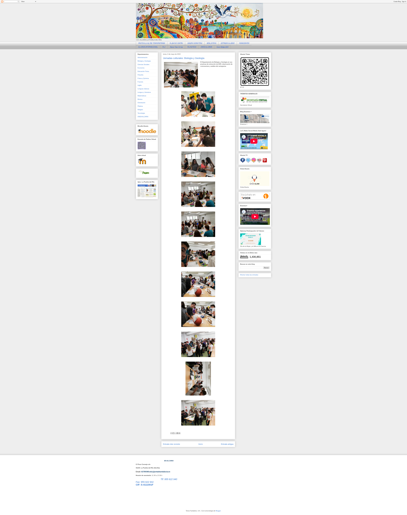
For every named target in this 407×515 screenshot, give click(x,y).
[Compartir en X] (175, 433)
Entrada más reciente (171, 444)
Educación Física (143, 71)
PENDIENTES (244, 43)
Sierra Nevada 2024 (222, 47)
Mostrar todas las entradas (249, 275)
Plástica (140, 106)
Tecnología (141, 113)
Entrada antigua (227, 444)
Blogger (218, 511)
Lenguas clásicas (143, 89)
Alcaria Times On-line (176, 47)
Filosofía (140, 75)
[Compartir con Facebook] (177, 433)
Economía (141, 68)
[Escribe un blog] (173, 433)
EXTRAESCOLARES (228, 43)
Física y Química (143, 78)
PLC (163, 47)
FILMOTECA (191, 47)
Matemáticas (142, 96)
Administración (142, 57)
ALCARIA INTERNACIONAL (148, 47)
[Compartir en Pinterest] (179, 433)
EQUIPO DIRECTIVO (194, 43)
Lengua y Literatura (144, 92)
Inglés (140, 85)
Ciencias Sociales (143, 64)
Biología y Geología (144, 61)
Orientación (141, 102)
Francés (140, 82)
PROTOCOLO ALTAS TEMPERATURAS (151, 43)
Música (140, 99)
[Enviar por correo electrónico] (171, 433)
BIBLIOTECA (211, 43)
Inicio (200, 444)
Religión (140, 109)
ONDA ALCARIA (206, 47)
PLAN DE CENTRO (176, 43)
